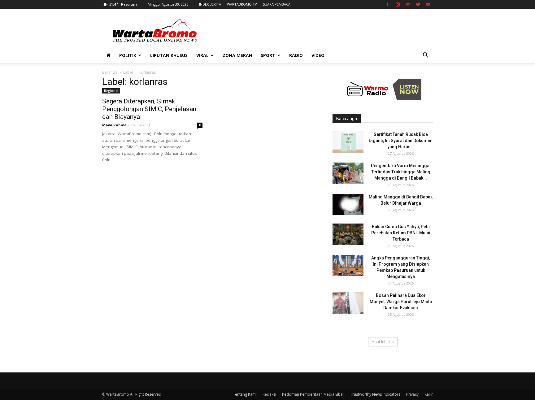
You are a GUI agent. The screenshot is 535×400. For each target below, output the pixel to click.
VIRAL (202, 55)
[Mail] (407, 4)
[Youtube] (428, 4)
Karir (428, 394)
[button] (425, 56)
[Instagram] (397, 4)
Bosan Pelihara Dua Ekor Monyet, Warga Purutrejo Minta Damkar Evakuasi (401, 301)
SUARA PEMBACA (276, 4)
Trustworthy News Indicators (375, 394)
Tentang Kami (245, 394)
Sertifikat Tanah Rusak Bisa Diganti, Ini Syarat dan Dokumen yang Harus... (401, 140)
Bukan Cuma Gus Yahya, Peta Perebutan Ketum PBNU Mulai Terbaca (400, 232)
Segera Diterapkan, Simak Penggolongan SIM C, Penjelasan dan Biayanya (149, 109)
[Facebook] (387, 4)
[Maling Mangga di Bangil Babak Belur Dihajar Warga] (348, 204)
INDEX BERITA (210, 4)
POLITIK (127, 55)
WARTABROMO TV (242, 4)
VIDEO (317, 55)
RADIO (296, 55)
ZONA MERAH (237, 55)
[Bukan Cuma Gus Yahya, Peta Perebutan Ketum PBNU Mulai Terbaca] (348, 234)
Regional (111, 91)
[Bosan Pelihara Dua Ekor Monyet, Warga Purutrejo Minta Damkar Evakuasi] (348, 303)
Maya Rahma (114, 125)
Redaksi (269, 394)
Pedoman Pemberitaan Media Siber (313, 394)
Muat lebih (381, 341)
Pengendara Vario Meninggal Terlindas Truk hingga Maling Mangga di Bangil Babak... (401, 171)
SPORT (268, 55)
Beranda (109, 72)
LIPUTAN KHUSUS (169, 55)
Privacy (412, 394)
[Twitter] (418, 4)
